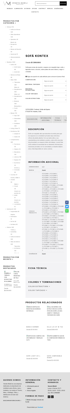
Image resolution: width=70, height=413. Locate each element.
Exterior (27, 8)
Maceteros (17, 152)
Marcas (50, 8)
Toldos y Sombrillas (13, 230)
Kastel (44, 170)
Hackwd (40, 407)
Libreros (16, 157)
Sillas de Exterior (15, 241)
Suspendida (14, 211)
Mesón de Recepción (14, 43)
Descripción (32, 119)
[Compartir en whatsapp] (67, 210)
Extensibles (17, 118)
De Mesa (13, 224)
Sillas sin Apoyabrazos (18, 88)
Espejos (16, 160)
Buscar (63, 3)
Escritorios (17, 162)
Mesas (12, 113)
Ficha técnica (57, 119)
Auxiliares (17, 123)
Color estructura (33, 98)
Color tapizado (32, 93)
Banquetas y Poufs (17, 107)
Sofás (12, 64)
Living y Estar (14, 128)
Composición (31, 79)
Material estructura (30, 89)
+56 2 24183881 (55, 392)
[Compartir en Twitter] (67, 206)
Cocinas (13, 174)
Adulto (16, 136)
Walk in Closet (16, 185)
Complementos (15, 139)
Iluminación (18, 8)
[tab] (32, 119)
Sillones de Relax (15, 75)
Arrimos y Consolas (17, 168)
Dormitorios (14, 131)
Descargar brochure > (12, 400)
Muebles (10, 8)
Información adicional (46, 119)
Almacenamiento (15, 57)
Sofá (39, 111)
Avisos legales (31, 390)
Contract (42, 8)
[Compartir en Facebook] (67, 202)
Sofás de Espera (45, 109)
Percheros (17, 144)
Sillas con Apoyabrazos (18, 95)
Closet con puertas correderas (17, 202)
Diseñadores (58, 8)
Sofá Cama (17, 67)
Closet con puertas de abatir (17, 193)
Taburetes (17, 82)
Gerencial (13, 54)
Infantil (16, 133)
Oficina (34, 8)
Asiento (35, 111)
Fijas (15, 115)
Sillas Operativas (15, 34)
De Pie (12, 221)
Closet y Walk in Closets (15, 178)
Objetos (16, 149)
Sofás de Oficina (15, 29)
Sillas (12, 80)
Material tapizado (33, 84)
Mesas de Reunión (16, 49)
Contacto (35, 12)
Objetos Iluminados (14, 215)
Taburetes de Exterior (17, 247)
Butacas (16, 101)
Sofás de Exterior (15, 236)
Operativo (13, 39)
